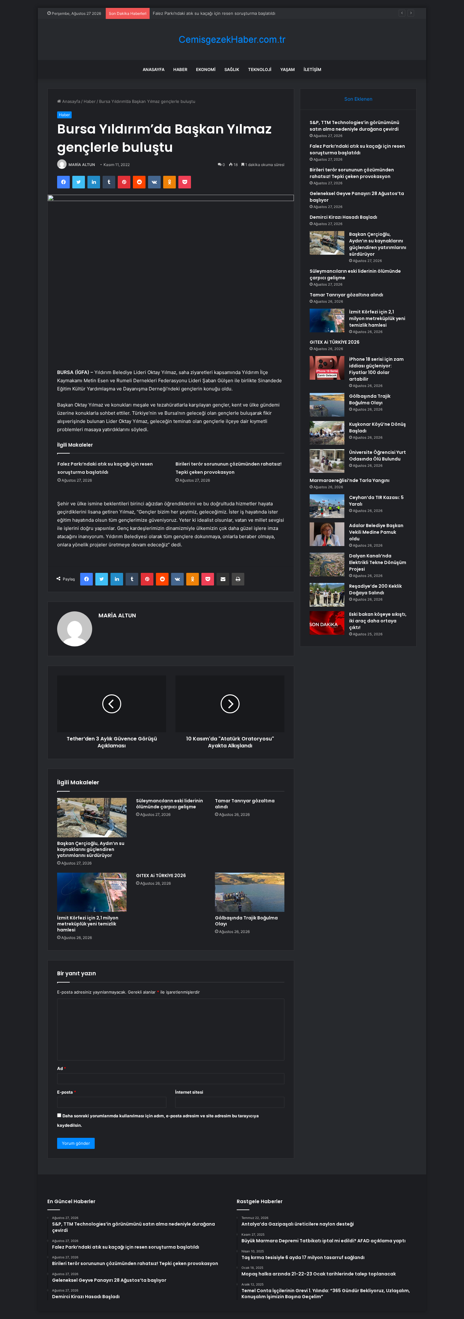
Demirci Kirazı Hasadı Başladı (343, 217)
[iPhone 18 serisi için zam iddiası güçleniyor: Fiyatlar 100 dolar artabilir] (327, 368)
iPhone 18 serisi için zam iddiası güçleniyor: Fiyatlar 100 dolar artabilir (376, 369)
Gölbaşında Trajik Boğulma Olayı (246, 921)
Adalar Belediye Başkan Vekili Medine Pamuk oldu (376, 532)
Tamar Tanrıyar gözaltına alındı (245, 804)
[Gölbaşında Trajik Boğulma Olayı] (249, 892)
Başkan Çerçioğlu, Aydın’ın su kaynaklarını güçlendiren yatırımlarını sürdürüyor (90, 849)
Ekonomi (206, 69)
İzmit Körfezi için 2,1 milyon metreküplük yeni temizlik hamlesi (87, 924)
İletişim (312, 69)
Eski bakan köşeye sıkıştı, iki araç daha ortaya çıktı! (378, 621)
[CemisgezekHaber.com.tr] (232, 39)
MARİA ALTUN (81, 164)
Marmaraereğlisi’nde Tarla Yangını (350, 480)
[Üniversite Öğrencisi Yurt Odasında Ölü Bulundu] (327, 461)
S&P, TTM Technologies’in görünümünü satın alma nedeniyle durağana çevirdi (354, 125)
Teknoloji (259, 69)
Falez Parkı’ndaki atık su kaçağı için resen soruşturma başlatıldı (357, 149)
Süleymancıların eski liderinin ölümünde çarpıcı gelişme (169, 804)
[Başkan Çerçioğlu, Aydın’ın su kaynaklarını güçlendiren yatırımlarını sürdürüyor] (92, 817)
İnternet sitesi (189, 1092)
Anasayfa (153, 69)
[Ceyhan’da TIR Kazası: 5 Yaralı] (327, 506)
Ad (61, 1068)
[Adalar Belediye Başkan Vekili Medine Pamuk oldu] (327, 534)
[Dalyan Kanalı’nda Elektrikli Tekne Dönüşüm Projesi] (327, 564)
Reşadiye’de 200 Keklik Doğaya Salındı (375, 589)
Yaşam (287, 69)
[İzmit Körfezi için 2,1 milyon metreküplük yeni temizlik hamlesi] (92, 892)
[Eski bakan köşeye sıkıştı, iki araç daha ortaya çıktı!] (327, 623)
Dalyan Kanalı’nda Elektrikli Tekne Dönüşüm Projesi (377, 562)
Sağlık (231, 69)
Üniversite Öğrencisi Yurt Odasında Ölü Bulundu (377, 455)
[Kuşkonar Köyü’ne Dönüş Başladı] (327, 433)
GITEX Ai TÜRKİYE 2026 (161, 875)
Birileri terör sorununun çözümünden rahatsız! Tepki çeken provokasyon (352, 173)
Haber (180, 69)
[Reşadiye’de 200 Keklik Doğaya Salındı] (327, 595)
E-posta (66, 1092)
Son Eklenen (358, 99)
